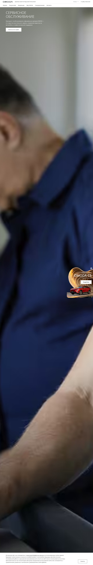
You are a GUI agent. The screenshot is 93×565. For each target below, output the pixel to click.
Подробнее (86, 282)
